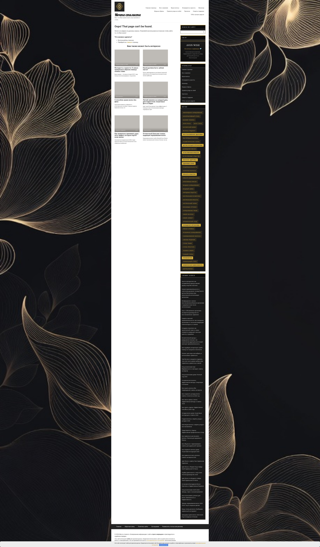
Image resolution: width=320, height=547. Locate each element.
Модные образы (159, 11)
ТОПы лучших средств (197, 14)
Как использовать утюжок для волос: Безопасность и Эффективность (191, 497)
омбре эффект (188, 218)
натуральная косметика (191, 196)
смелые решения (189, 239)
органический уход (190, 221)
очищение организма (191, 225)
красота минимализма (191, 178)
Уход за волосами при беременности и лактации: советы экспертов (192, 369)
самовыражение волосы (192, 236)
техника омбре (188, 250)
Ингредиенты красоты (189, 8)
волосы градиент (189, 131)
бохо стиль (198, 123)
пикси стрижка (188, 229)
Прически (187, 11)
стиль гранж (187, 243)
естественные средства (191, 156)
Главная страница (151, 8)
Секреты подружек (198, 11)
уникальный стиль (190, 261)
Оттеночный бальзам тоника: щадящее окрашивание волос (154, 134)
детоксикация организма (192, 145)
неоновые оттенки (189, 207)
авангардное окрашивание (192, 112)
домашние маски (189, 149)
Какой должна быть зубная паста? (153, 69)
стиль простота (188, 247)
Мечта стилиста (128, 15)
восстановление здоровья (193, 134)
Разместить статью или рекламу (172, 526)
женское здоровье (190, 160)
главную (129, 42)
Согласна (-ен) (163, 545)
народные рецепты (189, 192)
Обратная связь (130, 526)
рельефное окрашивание (192, 232)
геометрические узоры (191, 141)
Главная (118, 526)
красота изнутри (189, 174)
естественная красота (191, 152)
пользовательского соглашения (155, 540)
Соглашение (155, 526)
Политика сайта (143, 526)
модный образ (188, 189)
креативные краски (190, 181)
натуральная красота (190, 200)
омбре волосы (188, 214)
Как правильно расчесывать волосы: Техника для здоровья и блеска (192, 438)
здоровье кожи (188, 163)
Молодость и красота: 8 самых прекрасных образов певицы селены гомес (126, 69)
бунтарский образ (189, 127)
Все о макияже (163, 8)
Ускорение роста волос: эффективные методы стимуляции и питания (192, 382)
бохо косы (187, 123)
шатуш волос (188, 269)
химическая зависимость (192, 265)
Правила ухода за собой (174, 11)
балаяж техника (188, 120)
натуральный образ (190, 203)
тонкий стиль (188, 254)
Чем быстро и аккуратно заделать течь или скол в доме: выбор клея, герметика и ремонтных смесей (192, 361)
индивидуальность (190, 167)
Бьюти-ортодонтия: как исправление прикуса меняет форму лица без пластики (191, 283)
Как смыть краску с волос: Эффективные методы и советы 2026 (191, 401)
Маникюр (201, 8)
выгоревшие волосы (190, 138)
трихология (187, 258)
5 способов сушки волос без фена (125, 101)
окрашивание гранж (190, 210)
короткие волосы (189, 171)
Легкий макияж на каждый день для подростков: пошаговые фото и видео (155, 101)
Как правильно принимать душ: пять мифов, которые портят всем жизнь (127, 135)
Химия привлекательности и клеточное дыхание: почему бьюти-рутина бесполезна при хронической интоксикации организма (193, 293)
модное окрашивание (191, 185)
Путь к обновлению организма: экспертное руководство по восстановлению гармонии (191, 312)
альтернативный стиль (191, 116)
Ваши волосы (175, 8)
